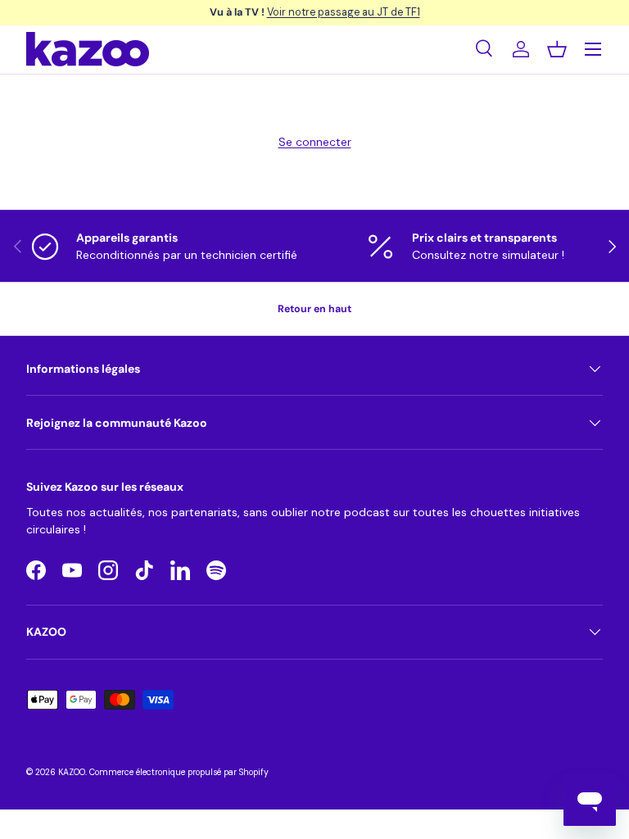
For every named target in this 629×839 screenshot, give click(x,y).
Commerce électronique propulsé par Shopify (179, 772)
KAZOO (71, 772)
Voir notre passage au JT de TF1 (343, 12)
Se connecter (314, 141)
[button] (557, 49)
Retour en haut (314, 308)
